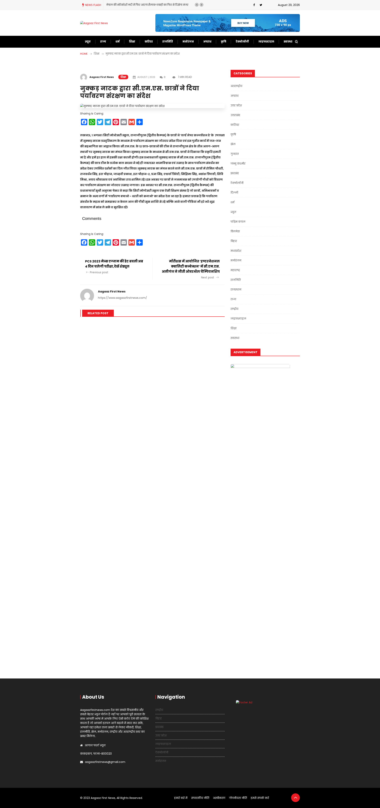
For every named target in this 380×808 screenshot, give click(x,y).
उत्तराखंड (235, 115)
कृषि (223, 42)
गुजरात (235, 154)
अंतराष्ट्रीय (236, 86)
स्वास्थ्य (288, 42)
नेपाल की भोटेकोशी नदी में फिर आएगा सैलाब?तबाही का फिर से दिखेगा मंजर (147, 5)
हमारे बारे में (180, 798)
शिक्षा (132, 42)
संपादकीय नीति (200, 798)
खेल (233, 144)
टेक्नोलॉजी (242, 42)
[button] (197, 5)
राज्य (103, 42)
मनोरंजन (188, 42)
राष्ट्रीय (234, 309)
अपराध (207, 42)
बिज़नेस (235, 231)
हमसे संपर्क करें (260, 798)
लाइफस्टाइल (266, 42)
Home (84, 54)
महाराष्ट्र (235, 270)
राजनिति (167, 42)
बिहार (234, 241)
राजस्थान (236, 289)
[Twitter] (261, 5)
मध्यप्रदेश (236, 251)
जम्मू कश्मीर (238, 164)
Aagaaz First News (101, 77)
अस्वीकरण (219, 798)
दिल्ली (234, 193)
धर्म (118, 42)
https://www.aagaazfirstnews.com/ (122, 298)
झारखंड (235, 173)
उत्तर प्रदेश (236, 105)
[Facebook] (254, 5)
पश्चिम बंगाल (238, 222)
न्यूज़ (88, 42)
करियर (149, 42)
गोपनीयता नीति (238, 798)
